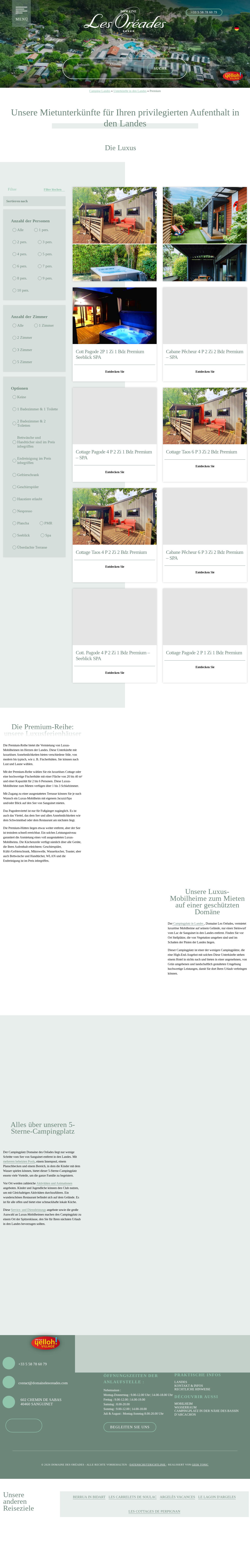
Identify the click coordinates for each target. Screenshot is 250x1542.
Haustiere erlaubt (29, 499)
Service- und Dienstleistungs (28, 1209)
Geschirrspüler (28, 487)
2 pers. (22, 242)
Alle (20, 230)
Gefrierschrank (28, 475)
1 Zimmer (46, 325)
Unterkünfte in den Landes (129, 91)
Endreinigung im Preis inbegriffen (34, 460)
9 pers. (48, 278)
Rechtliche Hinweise (192, 1389)
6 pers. (22, 266)
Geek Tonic (200, 1464)
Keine (21, 397)
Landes (180, 1382)
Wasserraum (185, 1407)
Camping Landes (99, 91)
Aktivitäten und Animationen (54, 1183)
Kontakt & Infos (188, 1385)
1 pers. (44, 230)
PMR (48, 523)
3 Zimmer (24, 350)
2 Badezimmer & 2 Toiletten (31, 423)
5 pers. (48, 254)
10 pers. (23, 290)
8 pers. (22, 278)
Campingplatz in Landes (188, 923)
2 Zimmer (24, 337)
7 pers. (48, 266)
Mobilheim (183, 1403)
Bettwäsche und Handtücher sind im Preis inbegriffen (36, 441)
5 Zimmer (24, 362)
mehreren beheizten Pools (19, 1161)
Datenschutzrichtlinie (147, 1464)
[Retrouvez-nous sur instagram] (237, 12)
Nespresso (24, 511)
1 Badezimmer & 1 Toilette (37, 409)
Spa (48, 535)
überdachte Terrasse (32, 547)
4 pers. (22, 254)
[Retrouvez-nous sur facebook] (228, 12)
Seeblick (23, 535)
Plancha (23, 523)
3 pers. (48, 242)
